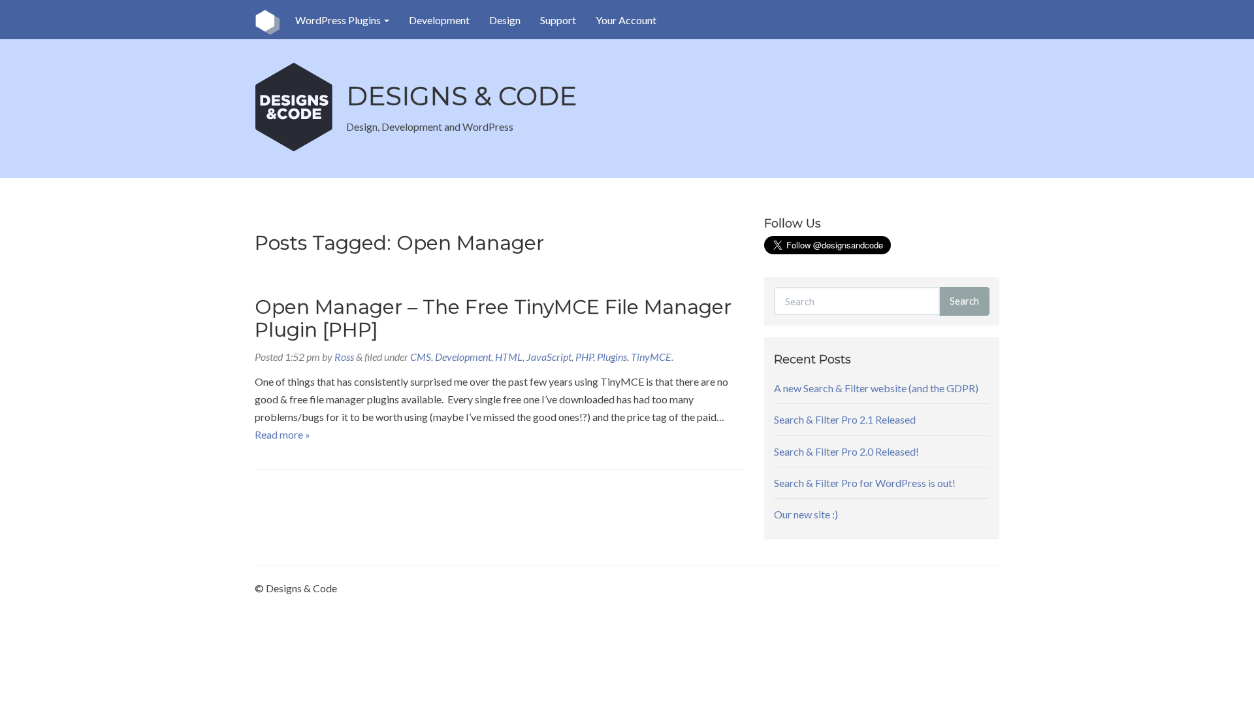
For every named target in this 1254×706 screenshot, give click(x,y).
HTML (508, 356)
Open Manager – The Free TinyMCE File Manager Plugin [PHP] (493, 318)
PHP (584, 356)
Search (964, 301)
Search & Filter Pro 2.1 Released (845, 419)
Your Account (626, 20)
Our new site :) (806, 514)
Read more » (282, 434)
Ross (344, 356)
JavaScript (548, 356)
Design (505, 20)
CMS (420, 356)
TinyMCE (651, 356)
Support (558, 20)
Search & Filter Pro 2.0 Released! (846, 451)
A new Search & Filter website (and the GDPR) (876, 388)
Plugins (612, 356)
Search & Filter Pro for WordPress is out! (865, 483)
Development (439, 20)
